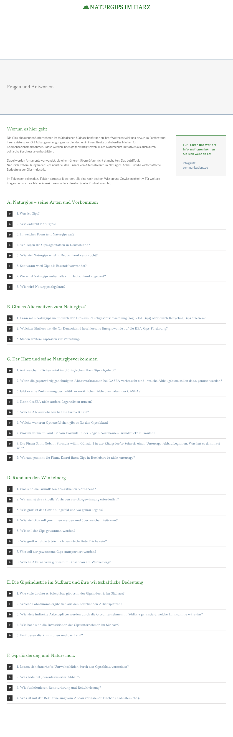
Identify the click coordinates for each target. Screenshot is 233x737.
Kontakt (155, 728)
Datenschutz (140, 728)
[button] (116, 214)
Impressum (124, 728)
